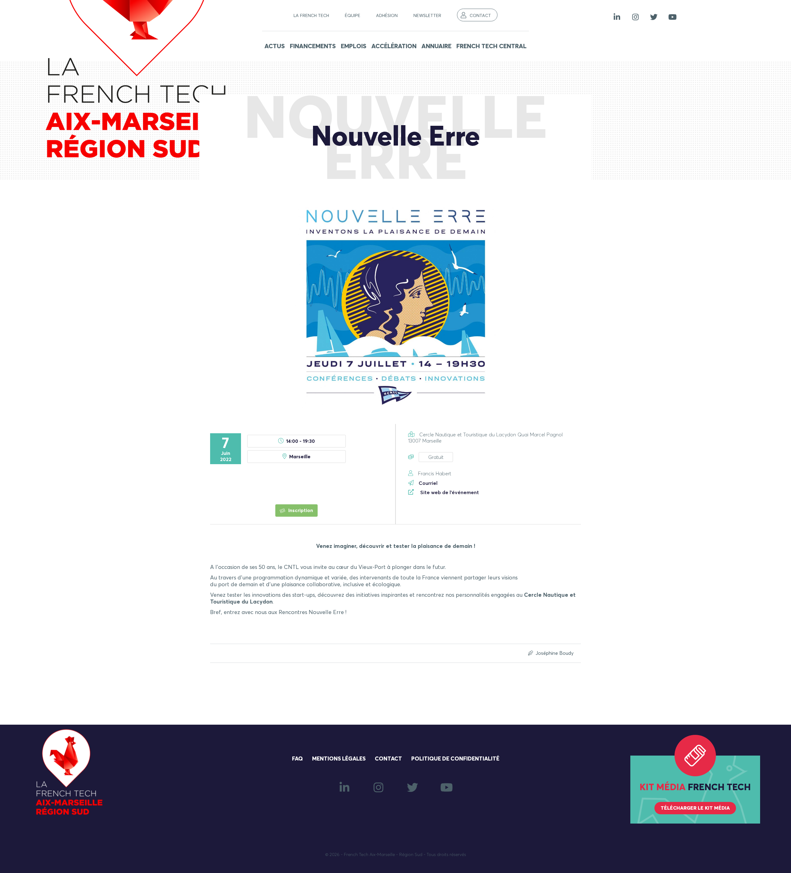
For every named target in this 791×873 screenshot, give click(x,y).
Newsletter (427, 16)
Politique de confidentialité (455, 759)
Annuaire (436, 46)
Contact (480, 16)
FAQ (297, 759)
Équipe (352, 16)
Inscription (300, 510)
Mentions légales (339, 759)
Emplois (353, 46)
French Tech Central (491, 46)
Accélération (394, 46)
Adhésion (387, 16)
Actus (274, 46)
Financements (313, 46)
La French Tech (311, 16)
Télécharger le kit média (695, 808)
